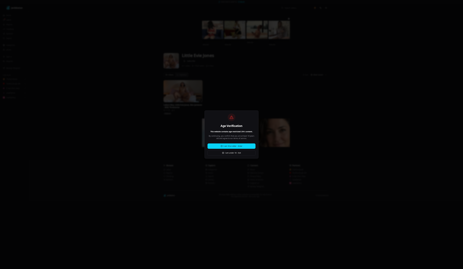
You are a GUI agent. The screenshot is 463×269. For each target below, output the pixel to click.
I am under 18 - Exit (233, 153)
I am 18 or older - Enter (233, 146)
